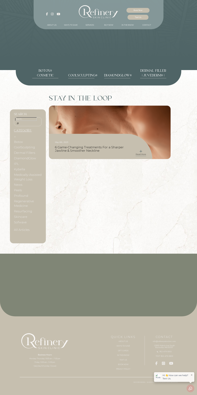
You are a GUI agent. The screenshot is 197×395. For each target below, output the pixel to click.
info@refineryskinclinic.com (164, 341)
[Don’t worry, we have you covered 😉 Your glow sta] (98, 290)
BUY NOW (108, 25)
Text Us (138, 17)
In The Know (128, 25)
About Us (52, 25)
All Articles (22, 230)
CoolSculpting (24, 147)
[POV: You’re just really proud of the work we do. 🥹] (165, 290)
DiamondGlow (25, 158)
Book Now (138, 10)
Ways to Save (71, 25)
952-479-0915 (165, 351)
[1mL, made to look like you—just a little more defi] (132, 290)
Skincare (20, 217)
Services (90, 25)
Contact (146, 25)
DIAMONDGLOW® (118, 76)
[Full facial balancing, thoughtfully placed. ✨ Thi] (31, 290)
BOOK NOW (123, 364)
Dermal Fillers (24, 153)
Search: (20, 115)
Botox (18, 142)
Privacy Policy (123, 369)
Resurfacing (23, 211)
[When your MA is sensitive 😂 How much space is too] (65, 290)
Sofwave (20, 222)
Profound (21, 196)
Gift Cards (123, 350)
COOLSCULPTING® (82, 76)
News (18, 185)
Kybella (19, 169)
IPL (16, 164)
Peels (18, 190)
